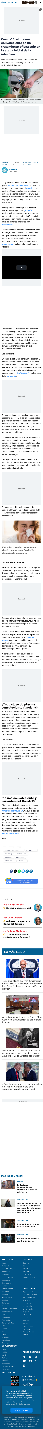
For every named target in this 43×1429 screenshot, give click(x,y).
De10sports (27, 1315)
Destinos (5, 1337)
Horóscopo (27, 1329)
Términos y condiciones (17, 1414)
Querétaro (27, 1274)
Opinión (8, 899)
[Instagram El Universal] (30, 1361)
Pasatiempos (28, 1326)
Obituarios (27, 1303)
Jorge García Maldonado (15, 931)
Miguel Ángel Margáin (13, 904)
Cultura (4, 1314)
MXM (4, 1326)
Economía (6, 1306)
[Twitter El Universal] (36, 1357)
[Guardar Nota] (31, 871)
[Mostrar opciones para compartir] (40, 9)
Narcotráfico (7, 1297)
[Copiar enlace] (27, 871)
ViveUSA (26, 1320)
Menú (4, 1331)
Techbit (4, 1329)
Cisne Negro (6, 1369)
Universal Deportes (9, 1309)
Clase (4, 1349)
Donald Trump (7, 1289)
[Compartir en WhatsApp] (19, 871)
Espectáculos (7, 1311)
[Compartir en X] (15, 871)
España (28, 210)
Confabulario (7, 1317)
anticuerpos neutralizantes (15, 854)
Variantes (8, 857)
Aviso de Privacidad (21, 1404)
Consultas (5, 1343)
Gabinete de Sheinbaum (6, 1281)
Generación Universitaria (28, 1307)
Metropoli (5, 1291)
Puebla (25, 1269)
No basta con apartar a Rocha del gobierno (16, 922)
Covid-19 (30, 188)
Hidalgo (26, 1271)
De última (5, 1334)
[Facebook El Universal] (30, 1357)
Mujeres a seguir (8, 1269)
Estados (5, 1294)
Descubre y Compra (30, 1292)
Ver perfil (13, 171)
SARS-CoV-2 (23, 373)
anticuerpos (7, 244)
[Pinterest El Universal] (36, 1361)
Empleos (26, 1300)
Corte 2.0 (5, 1266)
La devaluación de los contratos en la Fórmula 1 (17, 935)
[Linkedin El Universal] (24, 1366)
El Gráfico (27, 1312)
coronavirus (7, 225)
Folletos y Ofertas (30, 1295)
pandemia (11, 376)
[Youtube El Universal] (24, 1361)
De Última (6, 1358)
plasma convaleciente (18, 185)
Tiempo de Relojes (9, 1366)
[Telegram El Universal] (24, 1357)
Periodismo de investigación (7, 1273)
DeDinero (26, 1317)
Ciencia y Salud (5, 163)
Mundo (4, 1286)
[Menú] (40, 2)
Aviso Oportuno (29, 1297)
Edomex (26, 1263)
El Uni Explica (7, 1277)
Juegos (25, 1323)
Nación (4, 1263)
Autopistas (6, 1340)
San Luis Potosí (29, 1277)
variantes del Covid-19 (12, 811)
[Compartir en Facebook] (11, 871)
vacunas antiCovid (10, 834)
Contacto (31, 1414)
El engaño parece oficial (18, 908)
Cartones (5, 1303)
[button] (28, 2)
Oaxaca (26, 1266)
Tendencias (6, 1320)
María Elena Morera (12, 918)
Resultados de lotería (28, 1333)
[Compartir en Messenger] (23, 871)
